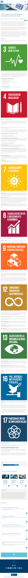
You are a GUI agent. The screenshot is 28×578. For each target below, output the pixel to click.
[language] (25, 1)
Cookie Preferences (15, 574)
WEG (1, 1)
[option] (5, 479)
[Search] (23, 1)
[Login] (21, 1)
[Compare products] (22, 1)
